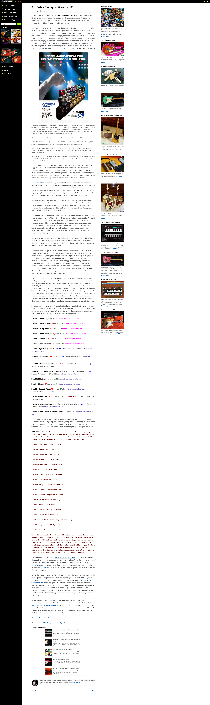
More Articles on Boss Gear (41, 618)
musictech (77, 623)
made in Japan (59, 623)
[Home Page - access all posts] (15, 2)
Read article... (105, 36)
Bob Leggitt (36, 11)
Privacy (207, 1)
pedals (83, 623)
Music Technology (9, 20)
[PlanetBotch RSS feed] (21, 2)
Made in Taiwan (69, 623)
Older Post (95, 691)
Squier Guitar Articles (10, 16)
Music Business (8, 66)
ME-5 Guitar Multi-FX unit (65, 557)
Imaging (6, 70)
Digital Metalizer (52, 605)
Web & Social (8, 74)
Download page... (106, 306)
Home (64, 691)
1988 (44, 623)
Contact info (43, 684)
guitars (52, 623)
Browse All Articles (9, 5)
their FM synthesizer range (45, 183)
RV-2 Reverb (44, 568)
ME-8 (85, 578)
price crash (89, 623)
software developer (74, 682)
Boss (48, 623)
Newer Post (32, 691)
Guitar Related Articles (10, 9)
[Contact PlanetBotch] (18, 2)
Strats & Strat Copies (10, 12)
